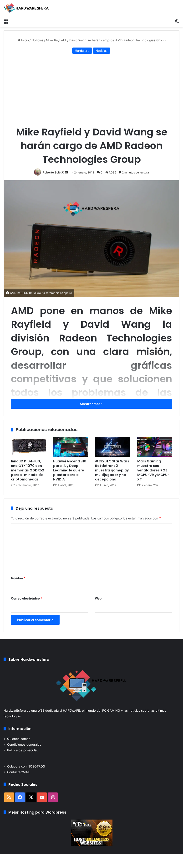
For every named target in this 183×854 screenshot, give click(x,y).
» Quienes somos (17, 739)
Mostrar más (90, 404)
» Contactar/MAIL (17, 772)
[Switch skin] (177, 20)
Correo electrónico (26, 598)
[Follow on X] (63, 172)
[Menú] (6, 20)
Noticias (37, 40)
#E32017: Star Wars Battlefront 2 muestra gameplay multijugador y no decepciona (112, 470)
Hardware (82, 51)
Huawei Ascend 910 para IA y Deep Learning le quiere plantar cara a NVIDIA (69, 470)
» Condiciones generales (22, 744)
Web (98, 598)
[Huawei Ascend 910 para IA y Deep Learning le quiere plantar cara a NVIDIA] (70, 447)
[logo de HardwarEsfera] (26, 8)
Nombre (18, 578)
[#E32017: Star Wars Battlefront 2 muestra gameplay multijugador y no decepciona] (112, 447)
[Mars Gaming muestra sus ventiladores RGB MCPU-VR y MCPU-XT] (154, 447)
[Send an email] (66, 172)
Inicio (24, 40)
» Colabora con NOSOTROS (24, 766)
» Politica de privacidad (21, 750)
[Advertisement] (91, 91)
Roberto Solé (52, 172)
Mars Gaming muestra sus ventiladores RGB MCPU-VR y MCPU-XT (153, 470)
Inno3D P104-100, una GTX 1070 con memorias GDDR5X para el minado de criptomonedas (27, 470)
